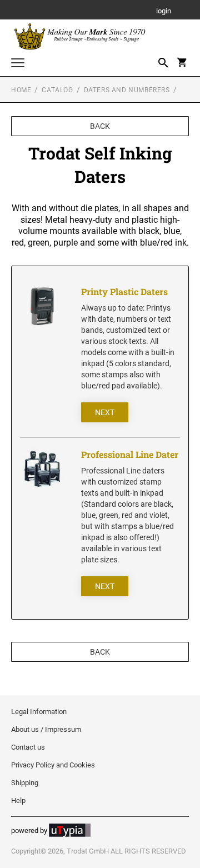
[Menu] (17, 64)
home (21, 90)
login (163, 11)
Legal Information (39, 711)
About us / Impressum (46, 729)
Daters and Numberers (127, 90)
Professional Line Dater (129, 454)
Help (18, 800)
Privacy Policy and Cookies (53, 765)
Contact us (28, 747)
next (104, 412)
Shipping (24, 783)
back (100, 126)
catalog (57, 90)
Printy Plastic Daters (124, 291)
